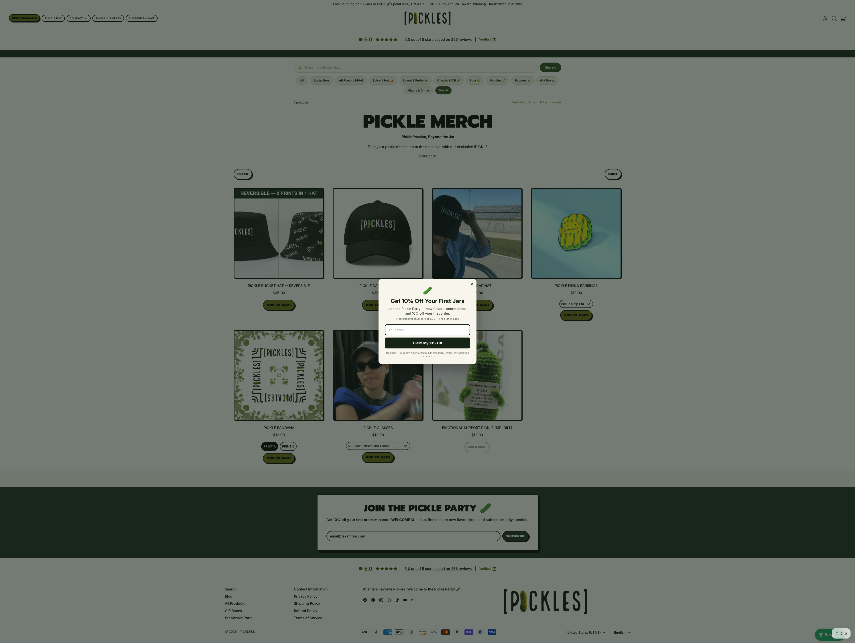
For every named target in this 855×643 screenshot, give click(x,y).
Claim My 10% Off (427, 343)
